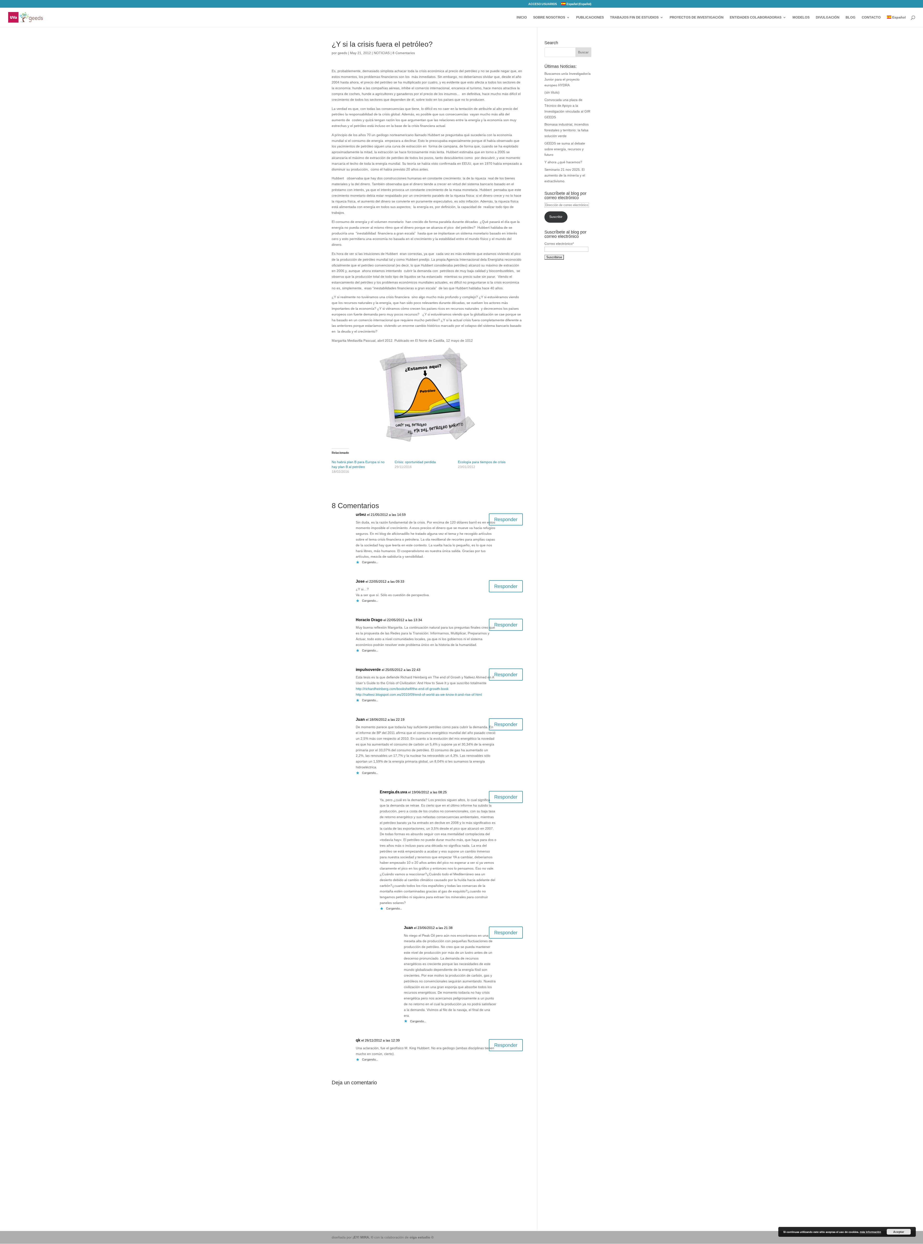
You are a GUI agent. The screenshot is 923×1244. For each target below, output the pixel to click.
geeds (342, 53)
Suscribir (555, 217)
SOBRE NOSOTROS (549, 17)
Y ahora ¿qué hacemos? (563, 162)
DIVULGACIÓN (827, 17)
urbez (361, 514)
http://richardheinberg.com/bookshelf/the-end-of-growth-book (402, 689)
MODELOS (801, 17)
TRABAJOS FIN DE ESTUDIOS (634, 17)
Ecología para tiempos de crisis (481, 462)
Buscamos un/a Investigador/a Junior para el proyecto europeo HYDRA (567, 79)
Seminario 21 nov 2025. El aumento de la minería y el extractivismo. (564, 175)
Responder (506, 519)
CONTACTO (871, 17)
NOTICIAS (382, 53)
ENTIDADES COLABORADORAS (755, 17)
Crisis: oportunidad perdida (415, 462)
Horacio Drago (369, 620)
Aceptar (898, 1232)
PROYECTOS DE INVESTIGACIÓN (696, 17)
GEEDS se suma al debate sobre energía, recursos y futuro (564, 149)
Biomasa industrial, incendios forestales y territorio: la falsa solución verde (566, 130)
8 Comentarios (404, 53)
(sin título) (552, 92)
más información (870, 1232)
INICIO (522, 17)
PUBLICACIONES (590, 17)
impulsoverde (368, 670)
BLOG (850, 17)
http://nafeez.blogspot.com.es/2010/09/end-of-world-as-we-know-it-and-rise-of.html (419, 694)
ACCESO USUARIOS (542, 4)
